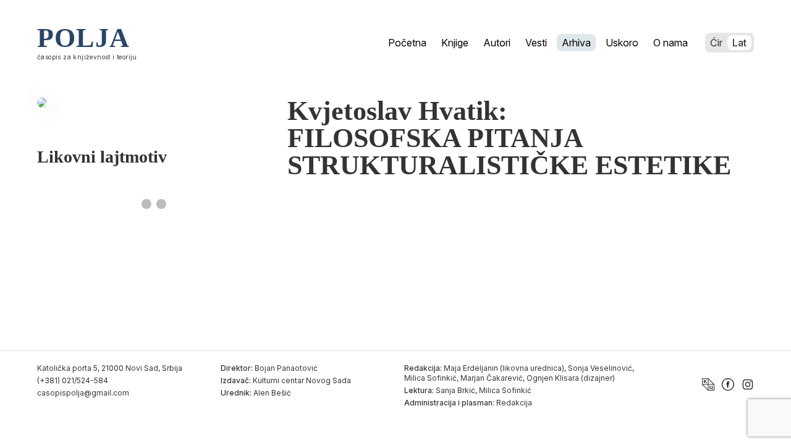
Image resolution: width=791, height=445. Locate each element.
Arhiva (576, 42)
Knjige (454, 42)
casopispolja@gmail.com (83, 392)
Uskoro (622, 42)
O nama (670, 42)
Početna (407, 42)
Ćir (716, 42)
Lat (739, 42)
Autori (496, 42)
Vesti (536, 42)
